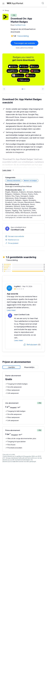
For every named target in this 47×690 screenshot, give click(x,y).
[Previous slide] (4, 89)
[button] (24, 190)
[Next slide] (43, 89)
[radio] (11, 367)
